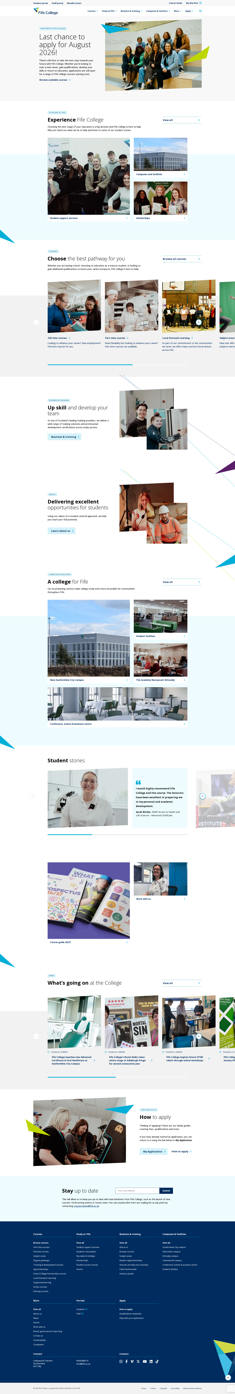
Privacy (143, 1388)
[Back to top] (228, 1378)
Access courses (40, 1287)
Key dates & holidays (85, 1256)
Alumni (79, 1269)
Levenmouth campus (172, 1260)
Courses (91, 11)
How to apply (180, 1151)
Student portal (40, 3)
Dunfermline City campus (174, 1247)
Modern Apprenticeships (130, 1260)
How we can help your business (133, 1264)
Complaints (38, 1344)
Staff (78, 1313)
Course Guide (175, 3)
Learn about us (60, 530)
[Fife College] (45, 11)
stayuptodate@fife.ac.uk (86, 1206)
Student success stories (87, 1264)
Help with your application (131, 1318)
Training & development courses (48, 1264)
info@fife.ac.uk (83, 1364)
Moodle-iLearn (74, 3)
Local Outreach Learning (44, 1278)
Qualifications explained (130, 1313)
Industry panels (126, 1273)
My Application (152, 1151)
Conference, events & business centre (180, 1264)
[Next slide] (199, 322)
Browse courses (40, 1242)
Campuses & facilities (157, 11)
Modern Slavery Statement (192, 1388)
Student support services (87, 1247)
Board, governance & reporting (47, 1331)
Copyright (163, 1388)
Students (80, 1309)
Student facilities (170, 1269)
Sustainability (39, 1340)
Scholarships (82, 1260)
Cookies (153, 1388)
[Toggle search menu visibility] (200, 11)
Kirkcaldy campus (170, 1256)
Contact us (38, 1335)
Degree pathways (41, 1260)
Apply (188, 11)
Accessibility (175, 1388)
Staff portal (57, 3)
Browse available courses (53, 79)
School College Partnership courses (49, 1273)
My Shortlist (192, 3)
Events (36, 1322)
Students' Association (86, 1251)
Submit (166, 1191)
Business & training (130, 11)
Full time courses (41, 1251)
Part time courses (41, 1247)
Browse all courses (174, 259)
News (35, 1318)
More (176, 11)
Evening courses (40, 1291)
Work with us (39, 1327)
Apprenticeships (40, 1269)
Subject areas (39, 1256)
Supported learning (42, 1282)
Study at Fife (108, 11)
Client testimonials (127, 1269)
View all (168, 120)
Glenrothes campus (171, 1251)
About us (123, 1247)
